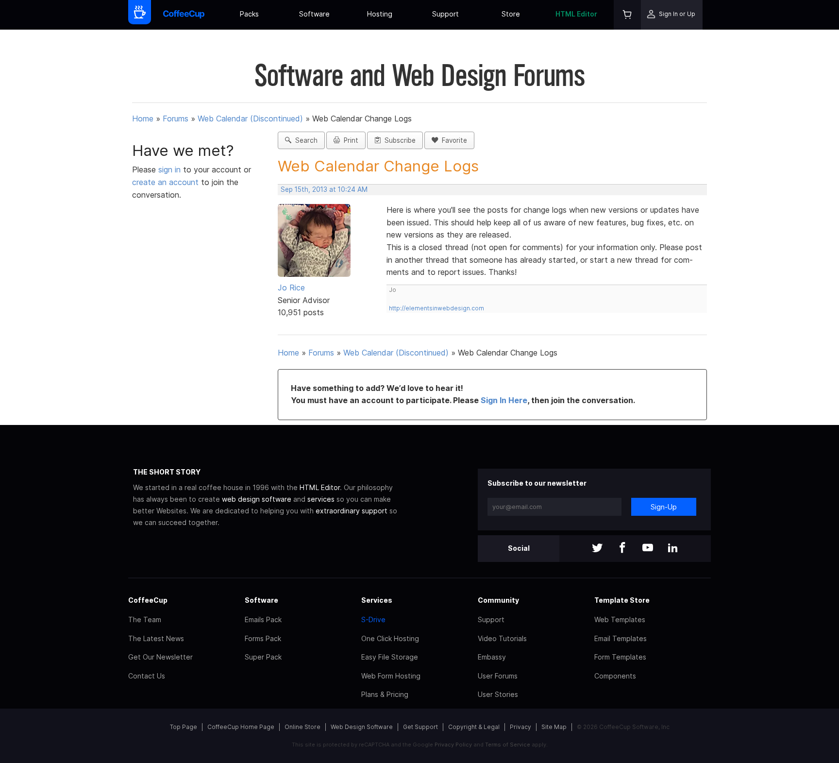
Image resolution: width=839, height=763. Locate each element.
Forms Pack (263, 638)
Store (511, 14)
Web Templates (619, 619)
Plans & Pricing (384, 694)
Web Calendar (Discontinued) (250, 118)
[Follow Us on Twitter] (597, 549)
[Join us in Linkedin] (673, 549)
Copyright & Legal (474, 726)
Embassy (492, 657)
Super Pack (263, 657)
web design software (256, 499)
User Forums (498, 676)
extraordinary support (351, 511)
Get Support (420, 726)
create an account (165, 182)
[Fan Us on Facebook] (622, 549)
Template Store (622, 600)
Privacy (520, 726)
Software (314, 14)
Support (445, 14)
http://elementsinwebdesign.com (436, 308)
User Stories (498, 694)
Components (615, 676)
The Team (144, 619)
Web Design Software (362, 726)
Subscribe (398, 140)
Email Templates (620, 638)
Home (142, 118)
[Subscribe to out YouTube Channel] (647, 549)
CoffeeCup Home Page (240, 726)
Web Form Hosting (390, 676)
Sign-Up (664, 507)
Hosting (379, 14)
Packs (249, 14)
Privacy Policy (453, 744)
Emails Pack (263, 619)
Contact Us (146, 676)
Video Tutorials (502, 638)
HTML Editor (576, 14)
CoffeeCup (148, 600)
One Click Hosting (390, 638)
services (321, 499)
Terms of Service (507, 744)
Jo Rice (291, 287)
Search (304, 140)
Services (376, 600)
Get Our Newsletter (160, 657)
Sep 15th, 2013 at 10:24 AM (324, 189)
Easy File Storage (389, 657)
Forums (175, 118)
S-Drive (373, 619)
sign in (170, 169)
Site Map (554, 726)
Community (498, 600)
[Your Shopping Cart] (627, 15)
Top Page (183, 726)
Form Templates (620, 657)
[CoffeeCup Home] (184, 15)
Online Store (302, 726)
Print (349, 140)
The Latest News (156, 638)
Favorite (452, 140)
